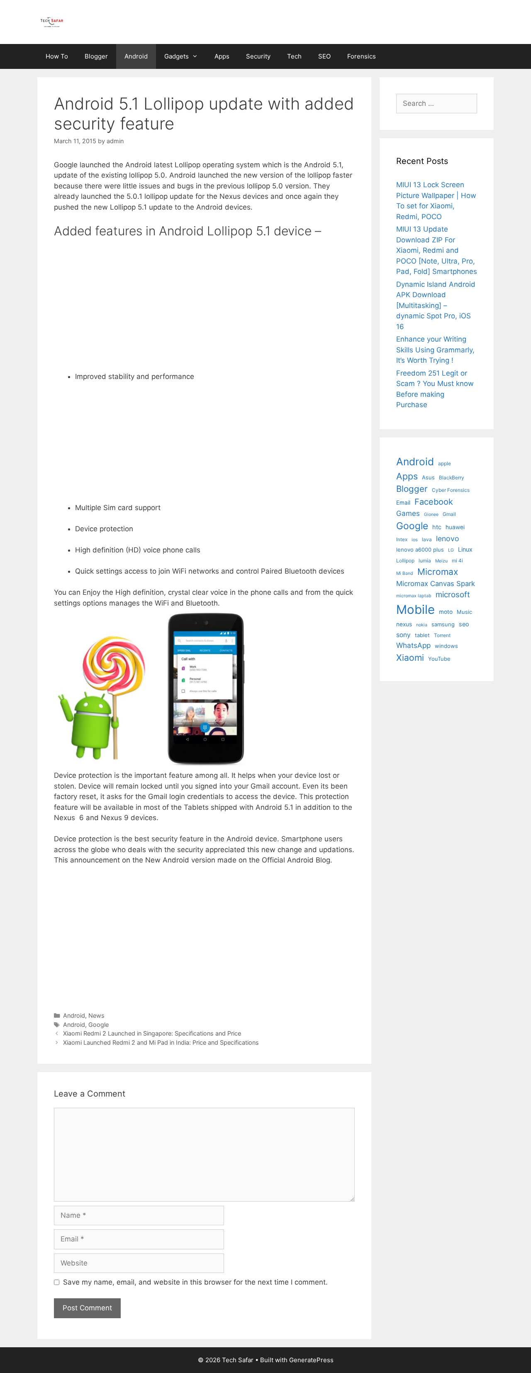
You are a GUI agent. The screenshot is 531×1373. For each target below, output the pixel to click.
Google (98, 1024)
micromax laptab (413, 596)
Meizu (441, 561)
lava (427, 539)
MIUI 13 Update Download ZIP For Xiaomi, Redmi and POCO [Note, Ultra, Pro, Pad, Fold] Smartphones (436, 250)
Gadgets (176, 56)
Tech (294, 56)
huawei (455, 527)
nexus (404, 624)
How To (57, 56)
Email (403, 502)
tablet (422, 635)
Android (136, 56)
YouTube (439, 658)
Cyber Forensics (451, 490)
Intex (401, 539)
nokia (421, 625)
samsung (443, 624)
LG (451, 550)
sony (403, 635)
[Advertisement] (215, 307)
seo (464, 624)
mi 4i (457, 560)
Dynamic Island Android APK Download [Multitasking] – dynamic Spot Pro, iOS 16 (435, 305)
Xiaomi (410, 657)
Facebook (433, 502)
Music (464, 611)
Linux (465, 549)
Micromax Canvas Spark (435, 583)
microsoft (453, 594)
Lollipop (405, 560)
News (96, 1015)
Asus (428, 477)
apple (444, 463)
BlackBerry (451, 477)
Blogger (96, 56)
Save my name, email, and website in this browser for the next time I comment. (195, 1282)
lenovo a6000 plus (420, 549)
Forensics (361, 56)
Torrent (442, 635)
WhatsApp (413, 645)
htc (436, 526)
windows (446, 646)
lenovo (447, 538)
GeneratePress (311, 1360)
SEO (324, 56)
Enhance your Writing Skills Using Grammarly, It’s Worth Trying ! (435, 349)
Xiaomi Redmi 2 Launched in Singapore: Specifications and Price (152, 1033)
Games (408, 513)
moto (446, 611)
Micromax (437, 571)
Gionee (431, 514)
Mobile (415, 609)
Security (258, 56)
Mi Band (404, 573)
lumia (425, 560)
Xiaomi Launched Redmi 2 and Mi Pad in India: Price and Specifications (161, 1042)
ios (415, 539)
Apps (221, 56)
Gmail (449, 514)
